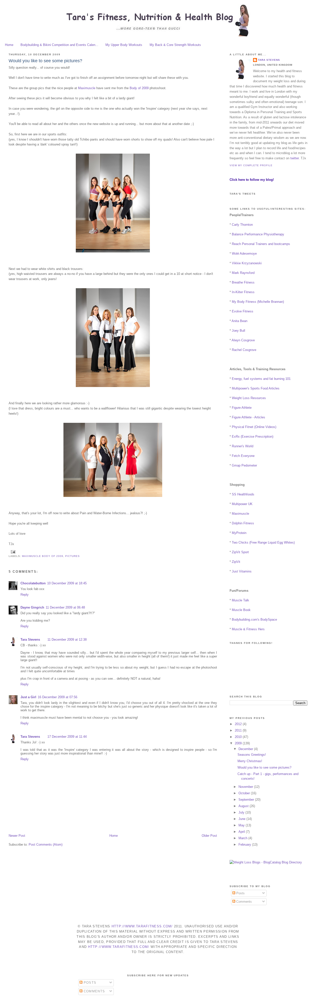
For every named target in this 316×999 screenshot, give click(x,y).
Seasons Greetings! (251, 754)
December (246, 749)
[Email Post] (12, 551)
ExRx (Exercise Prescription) (252, 436)
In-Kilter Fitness (243, 292)
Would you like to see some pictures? (45, 60)
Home (9, 45)
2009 (239, 743)
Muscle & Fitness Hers (248, 629)
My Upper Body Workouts (123, 45)
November (246, 787)
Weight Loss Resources (249, 398)
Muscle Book (241, 610)
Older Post (209, 835)
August (244, 806)
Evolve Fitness (242, 311)
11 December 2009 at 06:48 (65, 607)
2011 (239, 730)
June (242, 819)
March (243, 838)
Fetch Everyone (243, 456)
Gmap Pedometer (244, 465)
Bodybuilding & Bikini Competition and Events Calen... (59, 45)
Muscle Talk (240, 600)
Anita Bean (239, 321)
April (242, 832)
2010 (239, 737)
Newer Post (17, 835)
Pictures (72, 556)
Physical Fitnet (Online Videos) (254, 427)
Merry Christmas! (249, 761)
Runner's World (242, 446)
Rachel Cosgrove (244, 350)
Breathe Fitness (243, 282)
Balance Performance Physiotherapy (258, 234)
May (242, 825)
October (244, 793)
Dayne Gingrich (32, 607)
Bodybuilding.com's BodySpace (254, 619)
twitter (294, 158)
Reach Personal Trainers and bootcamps (261, 244)
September (246, 799)
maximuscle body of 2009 (42, 556)
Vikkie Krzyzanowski (247, 263)
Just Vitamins (242, 571)
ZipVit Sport (240, 552)
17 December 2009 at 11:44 (67, 736)
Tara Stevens (30, 639)
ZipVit (236, 562)
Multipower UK (242, 504)
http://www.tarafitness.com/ (142, 926)
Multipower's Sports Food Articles (255, 388)
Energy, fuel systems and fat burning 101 (261, 379)
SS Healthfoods (243, 494)
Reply (24, 594)
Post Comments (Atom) (45, 844)
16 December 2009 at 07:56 (57, 697)
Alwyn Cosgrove (243, 340)
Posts (240, 893)
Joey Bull (238, 330)
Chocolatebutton (33, 583)
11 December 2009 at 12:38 (67, 639)
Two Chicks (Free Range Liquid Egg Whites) (263, 542)
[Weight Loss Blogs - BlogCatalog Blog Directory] (266, 862)
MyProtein (239, 533)
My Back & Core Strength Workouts (175, 45)
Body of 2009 (139, 88)
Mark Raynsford (243, 273)
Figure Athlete (242, 407)
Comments (243, 901)
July (241, 812)
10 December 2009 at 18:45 (67, 583)
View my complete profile (251, 165)
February (245, 844)
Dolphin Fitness (243, 523)
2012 (239, 724)
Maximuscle (86, 88)
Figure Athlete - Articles (248, 417)
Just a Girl (28, 697)
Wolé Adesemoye (244, 253)
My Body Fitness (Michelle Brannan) (258, 302)
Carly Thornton (242, 224)
